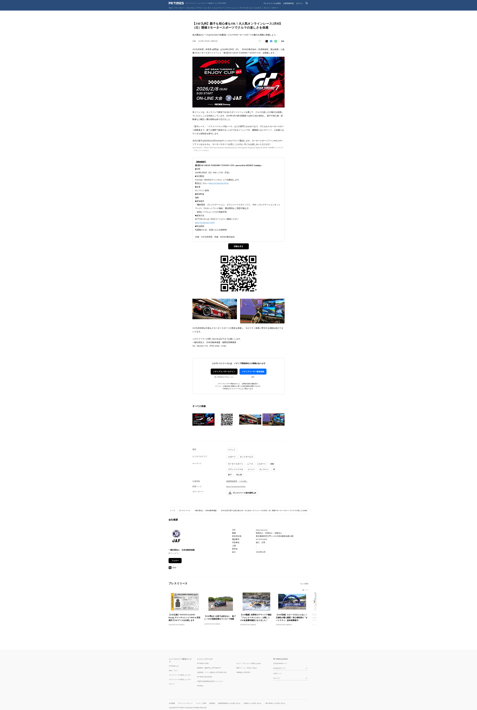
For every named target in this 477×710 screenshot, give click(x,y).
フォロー (175, 561)
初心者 (239, 475)
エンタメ (207, 8)
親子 (230, 475)
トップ (172, 510)
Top (170, 8)
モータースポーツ (235, 464)
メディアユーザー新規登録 (253, 372)
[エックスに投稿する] (267, 41)
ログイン (299, 3)
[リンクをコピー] (283, 41)
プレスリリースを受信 (272, 3)
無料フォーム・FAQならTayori (246, 668)
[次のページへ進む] (315, 602)
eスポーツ (262, 464)
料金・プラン (173, 670)
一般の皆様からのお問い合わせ (274, 703)
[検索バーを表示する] (306, 3)
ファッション (232, 8)
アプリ (199, 8)
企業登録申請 (288, 3)
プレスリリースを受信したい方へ (180, 675)
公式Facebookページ (280, 663)
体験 (272, 464)
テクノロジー (179, 8)
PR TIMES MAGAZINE (204, 677)
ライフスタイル (245, 8)
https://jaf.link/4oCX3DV (205, 223)
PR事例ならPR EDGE (243, 672)
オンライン (264, 469)
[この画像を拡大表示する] (203, 419)
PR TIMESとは (174, 666)
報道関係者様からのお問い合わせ (229, 703)
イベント (232, 450)
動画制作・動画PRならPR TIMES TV (209, 668)
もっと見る (304, 584)
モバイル (190, 8)
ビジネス (257, 8)
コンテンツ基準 (201, 703)
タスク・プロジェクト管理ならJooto (248, 663)
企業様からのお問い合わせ (252, 703)
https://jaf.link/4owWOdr (219, 183)
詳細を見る (238, 246)
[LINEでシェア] (276, 41)
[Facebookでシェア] (271, 41)
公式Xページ (277, 673)
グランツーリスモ (235, 469)
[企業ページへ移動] (176, 536)
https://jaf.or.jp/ (262, 530)
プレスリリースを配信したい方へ (180, 679)
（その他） (243, 481)
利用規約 (212, 703)
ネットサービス (246, 457)
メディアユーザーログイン (224, 372)
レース (250, 464)
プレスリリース (184, 510)
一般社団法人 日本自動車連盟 (205, 510)
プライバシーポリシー (185, 703)
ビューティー (219, 8)
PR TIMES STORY (203, 663)
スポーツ (274, 8)
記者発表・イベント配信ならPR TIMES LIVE (211, 672)
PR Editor (200, 686)
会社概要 (172, 703)
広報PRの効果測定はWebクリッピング (210, 681)
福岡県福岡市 (231, 481)
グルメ (266, 8)
